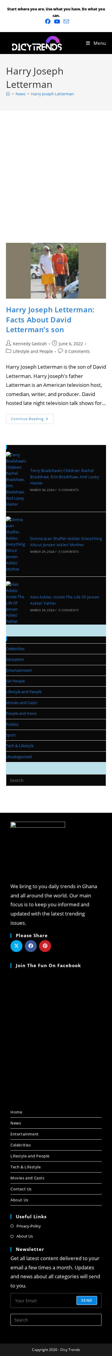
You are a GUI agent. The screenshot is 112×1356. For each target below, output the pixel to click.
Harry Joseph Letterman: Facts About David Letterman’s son (50, 319)
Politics (12, 724)
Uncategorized (19, 756)
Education (15, 659)
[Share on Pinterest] (45, 946)
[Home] (8, 93)
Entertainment (19, 670)
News (15, 1123)
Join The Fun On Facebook (48, 965)
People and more (21, 713)
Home (16, 1112)
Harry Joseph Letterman (52, 93)
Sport (11, 735)
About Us (19, 1200)
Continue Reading (32, 417)
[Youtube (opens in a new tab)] (57, 21)
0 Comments (77, 351)
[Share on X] (16, 946)
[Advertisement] (56, 169)
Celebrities (15, 648)
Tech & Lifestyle (19, 745)
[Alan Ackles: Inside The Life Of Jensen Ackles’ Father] (16, 603)
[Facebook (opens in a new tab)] (47, 21)
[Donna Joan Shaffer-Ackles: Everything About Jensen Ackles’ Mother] (16, 544)
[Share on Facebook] (31, 946)
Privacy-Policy (28, 1226)
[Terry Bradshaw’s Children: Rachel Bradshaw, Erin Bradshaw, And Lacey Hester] (16, 479)
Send (86, 1300)
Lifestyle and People (33, 351)
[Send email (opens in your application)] (65, 21)
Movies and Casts (21, 702)
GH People (15, 681)
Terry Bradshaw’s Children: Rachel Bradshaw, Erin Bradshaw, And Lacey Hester (64, 477)
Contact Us (21, 1189)
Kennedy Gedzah (30, 343)
